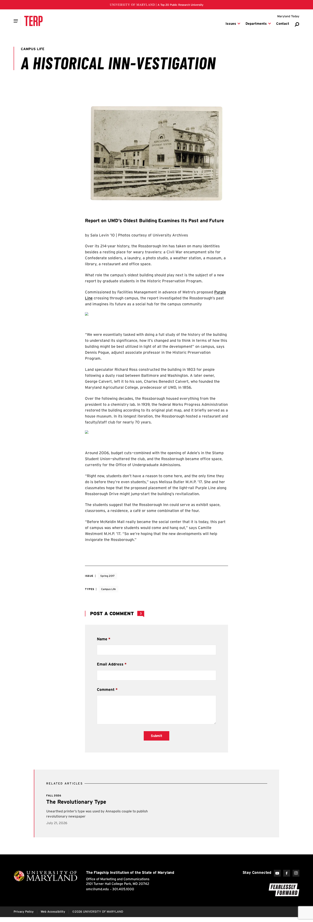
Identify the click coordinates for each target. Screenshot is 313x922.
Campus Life (108, 589)
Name (102, 639)
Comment (106, 689)
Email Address (110, 664)
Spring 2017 (107, 575)
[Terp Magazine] (33, 21)
